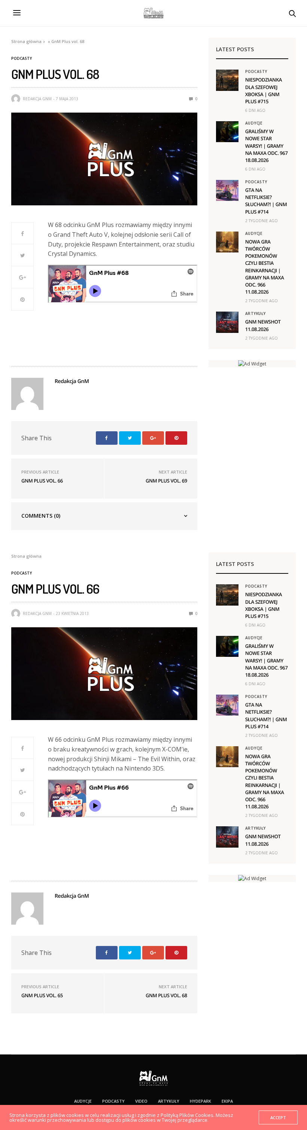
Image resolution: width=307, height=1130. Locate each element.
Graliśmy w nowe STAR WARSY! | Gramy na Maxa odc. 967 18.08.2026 (266, 145)
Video (141, 1101)
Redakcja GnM (37, 98)
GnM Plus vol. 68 (166, 995)
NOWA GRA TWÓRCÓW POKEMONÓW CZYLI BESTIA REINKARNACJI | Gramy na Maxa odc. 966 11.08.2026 (264, 266)
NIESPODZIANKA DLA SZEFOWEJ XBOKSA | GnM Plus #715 (263, 90)
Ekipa (227, 1101)
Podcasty (21, 58)
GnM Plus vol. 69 (166, 480)
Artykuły (255, 313)
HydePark (200, 1101)
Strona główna (26, 41)
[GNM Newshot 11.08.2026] (227, 322)
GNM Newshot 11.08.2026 (263, 325)
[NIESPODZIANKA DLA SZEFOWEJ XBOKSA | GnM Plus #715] (227, 80)
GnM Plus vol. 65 (42, 995)
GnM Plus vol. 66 (42, 480)
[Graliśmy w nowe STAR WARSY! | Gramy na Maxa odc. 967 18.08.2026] (227, 131)
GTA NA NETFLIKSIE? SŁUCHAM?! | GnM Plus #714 (266, 201)
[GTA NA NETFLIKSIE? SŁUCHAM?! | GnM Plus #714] (227, 190)
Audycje (253, 123)
